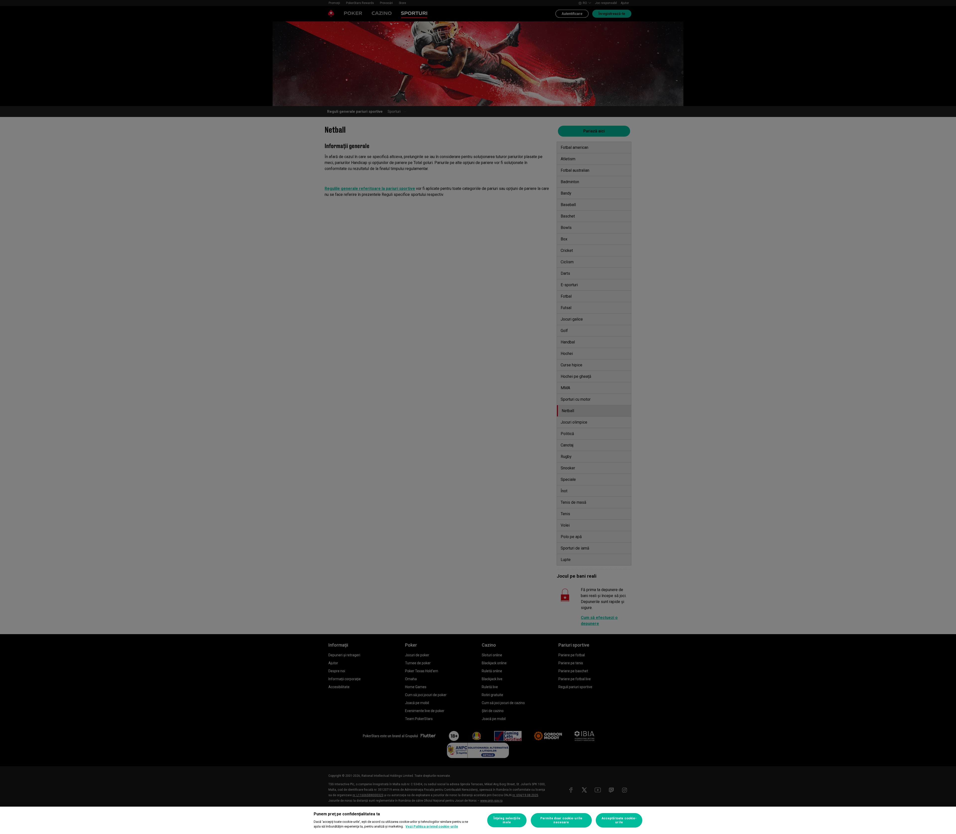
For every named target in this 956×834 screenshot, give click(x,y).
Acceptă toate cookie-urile (619, 820)
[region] (478, 820)
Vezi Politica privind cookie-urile (432, 826)
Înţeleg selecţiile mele (506, 820)
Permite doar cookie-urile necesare (561, 820)
